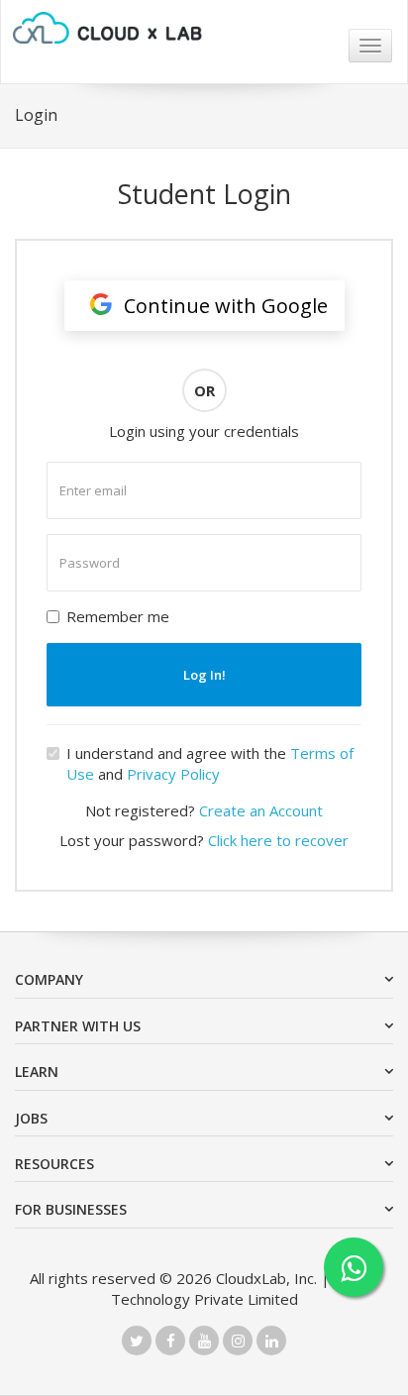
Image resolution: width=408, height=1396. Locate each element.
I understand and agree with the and (210, 763)
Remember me (117, 616)
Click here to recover (278, 840)
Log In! (204, 675)
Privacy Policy (173, 774)
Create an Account (261, 810)
